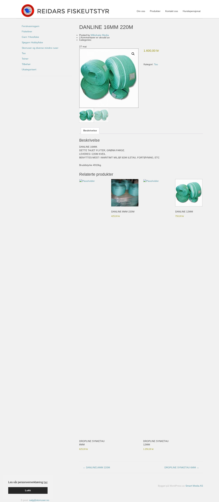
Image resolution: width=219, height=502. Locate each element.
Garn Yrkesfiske (30, 37)
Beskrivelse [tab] (90, 130)
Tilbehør (26, 64)
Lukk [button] (28, 490)
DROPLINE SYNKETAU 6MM (181, 467)
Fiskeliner (27, 31)
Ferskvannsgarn (30, 26)
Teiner (25, 58)
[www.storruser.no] (68, 10)
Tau (156, 64)
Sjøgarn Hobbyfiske (32, 42)
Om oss (141, 11)
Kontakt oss (171, 11)
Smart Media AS (194, 485)
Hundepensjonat (192, 11)
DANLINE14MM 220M (96, 467)
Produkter (155, 11)
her (46, 482)
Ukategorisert (29, 69)
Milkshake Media (100, 35)
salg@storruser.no (39, 500)
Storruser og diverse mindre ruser (40, 48)
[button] (133, 54)
